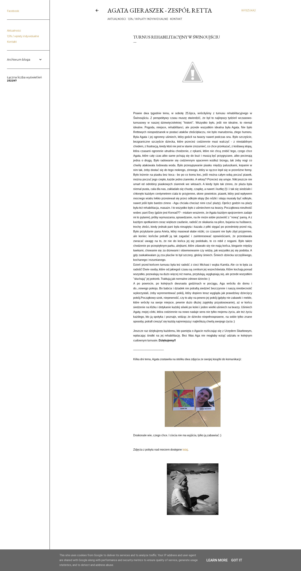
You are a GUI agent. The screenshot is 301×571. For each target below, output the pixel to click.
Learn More (217, 560)
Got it (236, 560)
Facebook (13, 11)
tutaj (185, 449)
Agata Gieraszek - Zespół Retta (159, 10)
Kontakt (176, 19)
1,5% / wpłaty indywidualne (148, 19)
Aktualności (116, 19)
